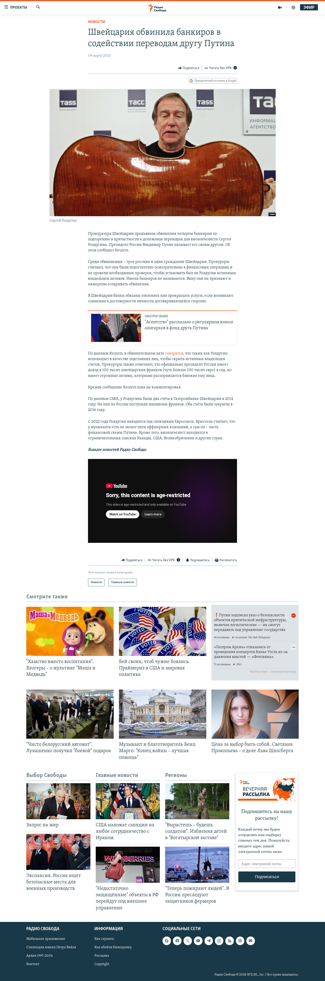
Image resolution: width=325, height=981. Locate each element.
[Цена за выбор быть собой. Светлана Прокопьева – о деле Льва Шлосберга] (255, 714)
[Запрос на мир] (58, 801)
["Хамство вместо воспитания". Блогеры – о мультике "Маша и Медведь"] (70, 631)
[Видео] (280, 7)
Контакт (32, 964)
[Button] (188, 68)
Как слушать (104, 939)
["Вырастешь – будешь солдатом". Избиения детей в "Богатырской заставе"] (197, 801)
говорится (174, 354)
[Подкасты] (240, 941)
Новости (96, 22)
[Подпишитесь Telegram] (209, 941)
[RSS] (229, 941)
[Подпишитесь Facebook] (177, 941)
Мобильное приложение (45, 939)
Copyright (101, 964)
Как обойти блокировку (113, 947)
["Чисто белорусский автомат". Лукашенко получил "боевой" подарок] (70, 714)
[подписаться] (250, 941)
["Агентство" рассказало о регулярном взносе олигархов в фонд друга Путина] (116, 328)
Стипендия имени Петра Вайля (51, 947)
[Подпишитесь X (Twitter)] (188, 941)
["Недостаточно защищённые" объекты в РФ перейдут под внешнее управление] (128, 865)
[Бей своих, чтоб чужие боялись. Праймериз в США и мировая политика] (162, 631)
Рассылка (101, 956)
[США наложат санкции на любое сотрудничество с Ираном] (128, 801)
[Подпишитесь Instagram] (219, 941)
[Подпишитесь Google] (166, 941)
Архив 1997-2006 (39, 956)
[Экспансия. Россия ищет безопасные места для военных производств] (58, 852)
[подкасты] (293, 7)
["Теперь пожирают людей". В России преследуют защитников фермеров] (197, 865)
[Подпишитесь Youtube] (198, 941)
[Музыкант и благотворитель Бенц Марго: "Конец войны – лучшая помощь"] (162, 714)
